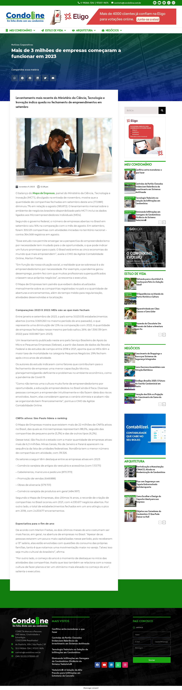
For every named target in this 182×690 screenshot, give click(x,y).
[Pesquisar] (162, 110)
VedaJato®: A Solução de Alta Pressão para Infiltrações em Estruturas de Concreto (67, 672)
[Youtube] (159, 2)
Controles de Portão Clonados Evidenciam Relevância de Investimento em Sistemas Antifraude (149, 187)
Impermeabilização (130, 198)
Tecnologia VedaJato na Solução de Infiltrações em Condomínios (148, 200)
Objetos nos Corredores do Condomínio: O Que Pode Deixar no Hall (148, 514)
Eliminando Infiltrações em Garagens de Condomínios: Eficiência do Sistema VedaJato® (148, 216)
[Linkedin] (164, 2)
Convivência (130, 170)
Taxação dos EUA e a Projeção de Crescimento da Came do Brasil (149, 397)
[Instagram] (173, 2)
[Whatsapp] (168, 2)
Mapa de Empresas (44, 193)
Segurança (129, 183)
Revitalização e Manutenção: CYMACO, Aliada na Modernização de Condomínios (150, 469)
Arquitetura (130, 466)
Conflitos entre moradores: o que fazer (68, 630)
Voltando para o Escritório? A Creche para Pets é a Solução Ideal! (149, 282)
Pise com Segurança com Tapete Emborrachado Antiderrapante (148, 484)
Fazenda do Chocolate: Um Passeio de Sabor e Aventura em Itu (149, 326)
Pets (127, 279)
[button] (14, 78)
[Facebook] (154, 2)
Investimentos (129, 394)
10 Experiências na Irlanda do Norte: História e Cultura (149, 295)
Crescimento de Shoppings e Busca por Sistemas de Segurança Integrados (148, 356)
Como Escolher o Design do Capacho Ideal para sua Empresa (148, 499)
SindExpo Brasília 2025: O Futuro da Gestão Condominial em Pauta (150, 383)
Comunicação (129, 367)
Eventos (128, 380)
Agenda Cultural (128, 294)
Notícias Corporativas (22, 44)
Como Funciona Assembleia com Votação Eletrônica (150, 368)
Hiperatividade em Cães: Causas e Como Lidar (148, 310)
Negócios (129, 353)
